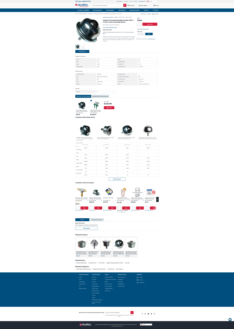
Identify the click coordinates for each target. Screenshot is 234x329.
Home (76, 13)
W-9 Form (94, 295)
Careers (80, 279)
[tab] (82, 51)
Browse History (119, 1)
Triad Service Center (108, 286)
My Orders (94, 281)
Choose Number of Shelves (137, 192)
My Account (94, 279)
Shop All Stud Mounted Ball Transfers (110, 27)
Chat (131, 1)
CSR (79, 286)
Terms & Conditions (114, 326)
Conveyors (90, 13)
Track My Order (95, 284)
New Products (120, 281)
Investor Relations (82, 284)
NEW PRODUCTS (122, 10)
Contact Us (126, 1)
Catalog (135, 1)
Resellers (106, 281)
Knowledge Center (142, 1)
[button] (153, 1)
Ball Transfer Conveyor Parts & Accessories (113, 13)
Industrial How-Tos (121, 286)
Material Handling (82, 13)
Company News (82, 281)
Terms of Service (130, 315)
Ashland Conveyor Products (108, 17)
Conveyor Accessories (98, 13)
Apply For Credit (95, 288)
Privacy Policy (124, 315)
